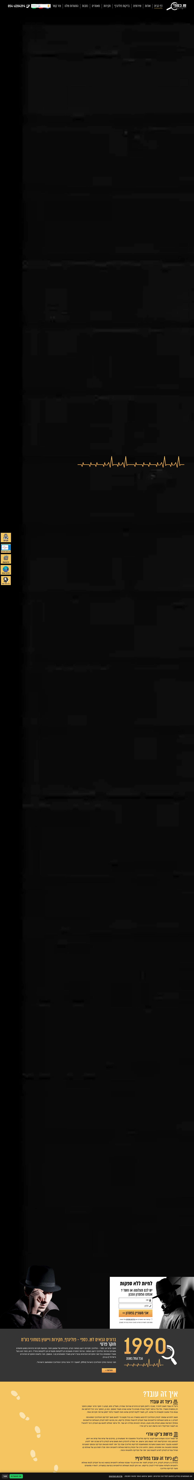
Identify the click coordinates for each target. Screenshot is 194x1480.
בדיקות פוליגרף (122, 6)
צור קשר (56, 6)
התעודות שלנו (71, 6)
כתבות (85, 6)
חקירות (107, 6)
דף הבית (158, 6)
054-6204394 (16, 6)
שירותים (137, 6)
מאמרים (96, 6)
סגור (5, 1476)
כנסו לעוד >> (109, 1370)
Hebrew (35, 6)
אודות (148, 6)
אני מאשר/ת (16, 1476)
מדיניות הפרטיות (130, 1320)
